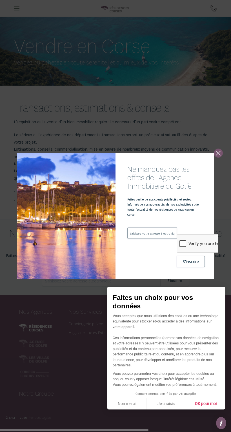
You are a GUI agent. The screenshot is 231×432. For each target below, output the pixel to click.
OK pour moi (206, 403)
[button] (221, 423)
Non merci (127, 403)
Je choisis (166, 403)
